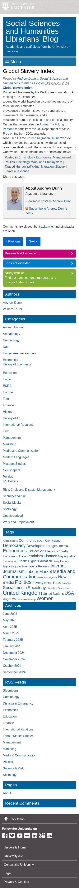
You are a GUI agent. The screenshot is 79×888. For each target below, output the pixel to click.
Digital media (58, 546)
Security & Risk (13, 768)
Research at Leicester (20, 253)
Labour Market (38, 571)
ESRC (7, 385)
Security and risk (14, 496)
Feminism (34, 556)
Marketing (9, 444)
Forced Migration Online (43, 138)
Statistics (52, 588)
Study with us (15, 273)
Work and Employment (46, 162)
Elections (51, 551)
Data (6, 346)
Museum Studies (14, 463)
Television (63, 588)
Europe (8, 392)
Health (22, 561)
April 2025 (10, 626)
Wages (7, 599)
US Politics (10, 481)
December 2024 (14, 652)
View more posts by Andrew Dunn (49, 201)
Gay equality (66, 556)
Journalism (14, 571)
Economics (43, 157)
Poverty (38, 583)
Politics (10, 162)
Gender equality (10, 561)
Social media (15, 587)
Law (6, 431)
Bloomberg (10, 690)
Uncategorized (13, 515)
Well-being (29, 599)
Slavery (60, 166)
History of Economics (17, 364)
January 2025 (12, 646)
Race (57, 583)
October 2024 (12, 665)
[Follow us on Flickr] (28, 835)
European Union (14, 556)
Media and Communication (21, 450)
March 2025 (11, 633)
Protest (48, 583)
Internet (58, 565)
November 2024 (14, 659)
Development (37, 546)
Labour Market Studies (18, 736)
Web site (17, 599)
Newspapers (11, 470)
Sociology (23, 162)
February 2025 (13, 639)
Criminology (26, 157)
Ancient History (13, 327)
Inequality (16, 566)
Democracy (14, 545)
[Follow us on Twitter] (13, 835)
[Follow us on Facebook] (5, 835)
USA (69, 593)
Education (10, 372)
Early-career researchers (19, 353)
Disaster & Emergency (18, 703)
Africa (6, 540)
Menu (16, 61)
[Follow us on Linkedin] (35, 835)
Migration (47, 166)
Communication (31, 540)
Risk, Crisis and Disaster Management (29, 489)
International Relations (18, 424)
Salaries (66, 583)
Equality (64, 551)
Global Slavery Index (28, 71)
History (7, 411)
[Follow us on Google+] (43, 835)
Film (6, 398)
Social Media (12, 502)
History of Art (11, 418)
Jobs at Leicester (17, 263)
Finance (8, 405)
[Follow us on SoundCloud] (50, 835)
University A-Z (13, 856)
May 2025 (9, 620)
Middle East (42, 577)
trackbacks (46, 226)
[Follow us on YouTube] (20, 835)
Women (44, 598)
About (7, 793)
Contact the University (19, 864)
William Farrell (13, 309)
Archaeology (11, 333)
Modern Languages (16, 457)
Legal (8, 873)
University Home (15, 847)
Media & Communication (19, 755)
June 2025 (10, 613)
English (8, 379)
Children (14, 541)
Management (62, 157)
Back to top (17, 819)
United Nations (53, 594)
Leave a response (17, 171)
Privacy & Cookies (16, 881)
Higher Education (40, 561)
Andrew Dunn (26, 78)
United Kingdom (22, 593)
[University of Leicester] (17, 7)
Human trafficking (28, 166)
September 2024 (14, 672)
